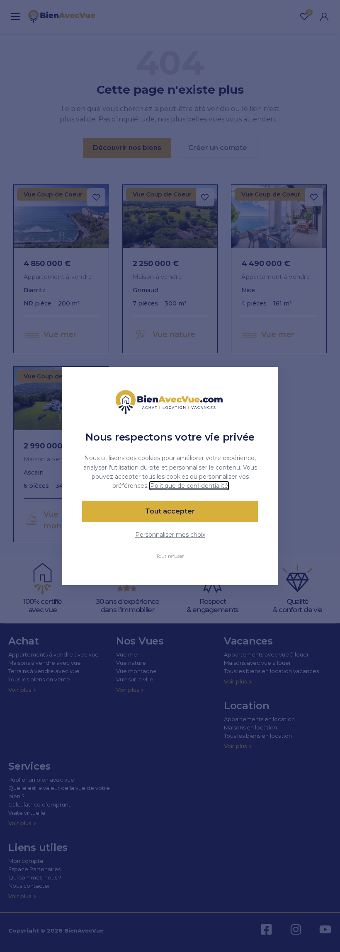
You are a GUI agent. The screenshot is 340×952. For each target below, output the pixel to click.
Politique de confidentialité (189, 485)
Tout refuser (170, 556)
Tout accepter (170, 511)
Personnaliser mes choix (170, 534)
